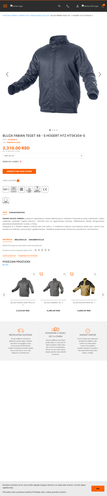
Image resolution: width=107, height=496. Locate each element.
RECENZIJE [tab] (7, 239)
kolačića (62, 492)
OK (97, 488)
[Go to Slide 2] (52, 130)
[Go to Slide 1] (50, 130)
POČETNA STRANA (10, 15)
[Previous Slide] (7, 74)
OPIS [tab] (5, 212)
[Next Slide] (99, 74)
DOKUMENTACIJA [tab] (36, 240)
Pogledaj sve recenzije (27, 255)
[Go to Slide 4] (57, 130)
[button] (53, 74)
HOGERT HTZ (24, 15)
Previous (4, 295)
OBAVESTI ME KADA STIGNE (19, 171)
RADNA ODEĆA (36, 15)
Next (103, 295)
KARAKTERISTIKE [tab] (17, 212)
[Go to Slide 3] (54, 130)
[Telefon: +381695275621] (68, 6)
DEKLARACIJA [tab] (20, 240)
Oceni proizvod (9, 255)
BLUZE (46, 15)
